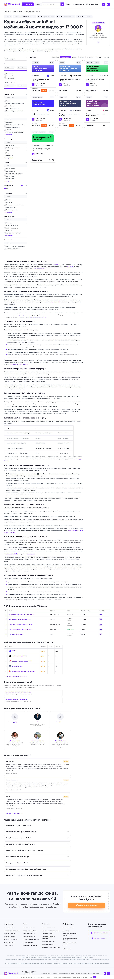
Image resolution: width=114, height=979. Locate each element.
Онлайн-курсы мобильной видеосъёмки (95, 115)
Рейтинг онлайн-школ (48, 927)
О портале (66, 930)
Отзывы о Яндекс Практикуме (51, 947)
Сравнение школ (9, 945)
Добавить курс (67, 948)
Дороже (82, 57)
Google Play (57, 264)
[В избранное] (50, 90)
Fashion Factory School (19, 656)
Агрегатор (8, 924)
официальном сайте (39, 269)
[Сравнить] (53, 90)
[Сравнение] (108, 4)
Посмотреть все (8, 134)
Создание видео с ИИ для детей (41, 149)
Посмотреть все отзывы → (13, 813)
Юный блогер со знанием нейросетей (95, 80)
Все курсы (29, 4)
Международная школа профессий (23, 671)
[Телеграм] (108, 973)
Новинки (68, 4)
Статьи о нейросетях (29, 927)
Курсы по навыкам (9, 936)
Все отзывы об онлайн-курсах (51, 930)
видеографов (31, 554)
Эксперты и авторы (68, 927)
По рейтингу (90, 57)
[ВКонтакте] (105, 973)
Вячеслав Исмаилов (37, 741)
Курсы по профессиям (10, 933)
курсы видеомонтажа (24, 315)
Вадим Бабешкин (60, 741)
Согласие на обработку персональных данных (87, 973)
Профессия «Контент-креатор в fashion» (69, 80)
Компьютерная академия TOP (22, 661)
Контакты (65, 945)
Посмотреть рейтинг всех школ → (15, 676)
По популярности (65, 57)
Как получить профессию (30, 945)
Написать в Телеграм (100, 933)
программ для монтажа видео (19, 364)
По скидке (106, 57)
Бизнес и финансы (37, 97)
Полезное (46, 924)
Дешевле (74, 57)
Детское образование (93, 62)
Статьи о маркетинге (29, 936)
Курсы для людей (9, 942)
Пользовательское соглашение (49, 973)
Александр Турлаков (15, 722)
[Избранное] (103, 4)
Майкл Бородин (15, 741)
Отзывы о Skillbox (47, 933)
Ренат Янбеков (37, 722)
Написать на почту (100, 938)
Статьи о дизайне (28, 942)
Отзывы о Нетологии (48, 941)
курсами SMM (55, 302)
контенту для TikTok (12, 554)
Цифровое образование (40, 114)
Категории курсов (9, 927)
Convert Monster (17, 666)
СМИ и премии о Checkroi (70, 943)
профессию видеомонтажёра (37, 317)
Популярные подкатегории (12, 930)
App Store (70, 266)
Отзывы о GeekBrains (48, 944)
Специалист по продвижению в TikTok (69, 115)
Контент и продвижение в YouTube (40, 80)
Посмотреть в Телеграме (88, 905)
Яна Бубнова (60, 722)
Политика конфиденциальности (66, 973)
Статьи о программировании (31, 939)
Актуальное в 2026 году (30, 930)
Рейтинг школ (90, 4)
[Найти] (62, 4)
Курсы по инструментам (11, 939)
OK (94, 977)
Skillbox (14, 651)
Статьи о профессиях (29, 933)
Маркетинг (35, 62)
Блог (96, 4)
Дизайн (62, 62)
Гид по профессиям (78, 4)
